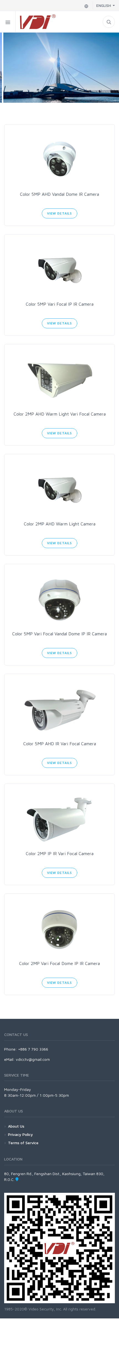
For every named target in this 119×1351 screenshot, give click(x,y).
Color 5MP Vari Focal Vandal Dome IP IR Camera (59, 633)
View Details (59, 213)
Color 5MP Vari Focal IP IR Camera (60, 304)
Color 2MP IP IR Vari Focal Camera (60, 853)
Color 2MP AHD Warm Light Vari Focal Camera (60, 413)
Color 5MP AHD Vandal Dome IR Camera (59, 194)
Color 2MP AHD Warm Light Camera (59, 523)
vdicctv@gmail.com (33, 1059)
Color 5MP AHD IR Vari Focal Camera (59, 743)
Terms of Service (23, 1142)
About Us (16, 1126)
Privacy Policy (20, 1134)
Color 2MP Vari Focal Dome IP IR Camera (59, 963)
